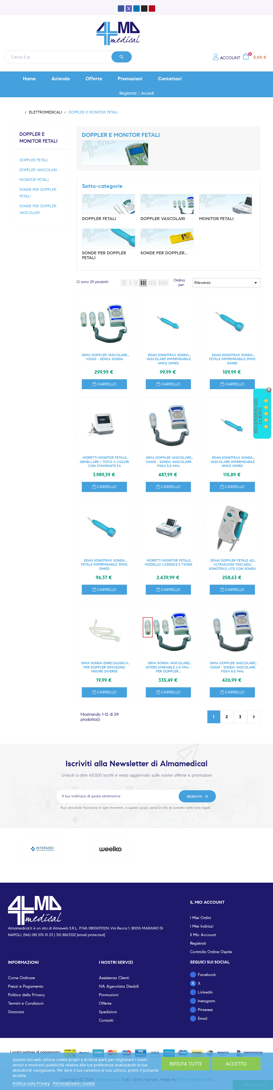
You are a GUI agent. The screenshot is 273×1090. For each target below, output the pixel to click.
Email (202, 1018)
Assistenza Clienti (114, 977)
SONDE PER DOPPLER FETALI (38, 193)
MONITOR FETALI (34, 180)
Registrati (127, 93)
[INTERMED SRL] (42, 849)
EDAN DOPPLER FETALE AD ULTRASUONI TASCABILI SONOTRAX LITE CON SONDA (232, 565)
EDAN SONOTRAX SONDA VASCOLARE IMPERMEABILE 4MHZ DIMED (168, 359)
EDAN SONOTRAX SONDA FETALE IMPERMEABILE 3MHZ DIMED (104, 565)
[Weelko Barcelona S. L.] (110, 849)
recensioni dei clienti (258, 416)
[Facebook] (121, 8)
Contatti (106, 1020)
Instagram (206, 1001)
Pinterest (205, 1009)
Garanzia (16, 1011)
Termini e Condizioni (25, 1003)
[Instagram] (144, 8)
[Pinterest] (152, 8)
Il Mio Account (203, 934)
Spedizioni (108, 1011)
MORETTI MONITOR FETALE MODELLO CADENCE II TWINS (168, 563)
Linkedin (205, 992)
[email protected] (91, 935)
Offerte (105, 1003)
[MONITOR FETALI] (225, 204)
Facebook (207, 974)
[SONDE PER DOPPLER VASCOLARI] (167, 239)
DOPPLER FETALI (33, 160)
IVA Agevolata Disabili (119, 986)
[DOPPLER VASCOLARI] (167, 204)
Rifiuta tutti (186, 1063)
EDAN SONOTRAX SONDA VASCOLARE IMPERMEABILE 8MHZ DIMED (232, 462)
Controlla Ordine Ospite (211, 951)
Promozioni (108, 994)
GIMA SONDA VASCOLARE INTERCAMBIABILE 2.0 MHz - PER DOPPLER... (168, 667)
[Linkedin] (136, 8)
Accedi (147, 93)
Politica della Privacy (26, 994)
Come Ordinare (21, 977)
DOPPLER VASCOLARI (38, 170)
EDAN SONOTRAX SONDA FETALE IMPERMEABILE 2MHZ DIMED (232, 359)
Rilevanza (226, 283)
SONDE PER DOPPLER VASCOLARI (38, 209)
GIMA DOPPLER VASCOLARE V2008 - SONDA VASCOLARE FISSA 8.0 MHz (232, 667)
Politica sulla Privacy (31, 1083)
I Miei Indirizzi (201, 926)
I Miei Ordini (200, 917)
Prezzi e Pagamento (25, 986)
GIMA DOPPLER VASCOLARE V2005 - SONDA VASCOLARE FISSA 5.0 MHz (168, 462)
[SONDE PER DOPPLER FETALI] (108, 239)
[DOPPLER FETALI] (108, 204)
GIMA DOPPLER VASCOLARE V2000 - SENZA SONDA (104, 357)
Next (254, 717)
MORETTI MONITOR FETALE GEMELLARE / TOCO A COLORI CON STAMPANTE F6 (104, 462)
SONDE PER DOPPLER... (164, 252)
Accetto (236, 1063)
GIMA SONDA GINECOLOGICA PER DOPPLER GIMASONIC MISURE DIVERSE (104, 667)
